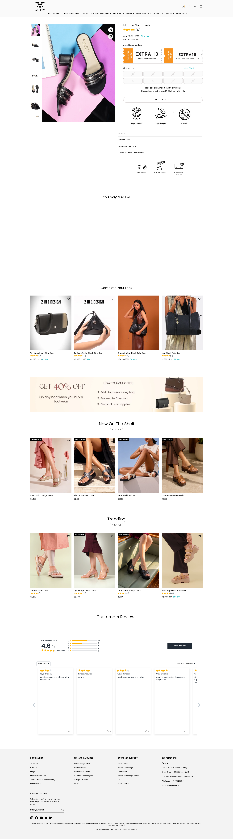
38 (193, 74)
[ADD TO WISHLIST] (110, 36)
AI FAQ (76, 784)
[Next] (199, 331)
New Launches (71, 13)
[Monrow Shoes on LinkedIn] (50, 817)
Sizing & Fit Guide (81, 780)
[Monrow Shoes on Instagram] (31, 817)
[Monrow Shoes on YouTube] (41, 817)
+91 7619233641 (177, 781)
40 (153, 80)
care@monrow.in (174, 785)
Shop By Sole (142, 13)
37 (173, 74)
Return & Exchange (125, 768)
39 (133, 80)
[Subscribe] (62, 810)
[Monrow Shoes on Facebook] (36, 817)
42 (193, 80)
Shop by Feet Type (100, 13)
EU (129, 68)
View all (116, 430)
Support (180, 13)
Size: (158, 68)
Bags (85, 13)
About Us (34, 764)
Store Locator (123, 784)
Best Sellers (54, 13)
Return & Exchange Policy (128, 776)
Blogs (32, 772)
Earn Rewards (35, 784)
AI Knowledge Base (82, 764)
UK (133, 68)
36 (153, 74)
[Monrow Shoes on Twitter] (46, 817)
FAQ (119, 780)
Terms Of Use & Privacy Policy (42, 780)
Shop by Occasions (162, 13)
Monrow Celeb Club (38, 776)
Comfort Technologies (83, 776)
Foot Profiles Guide (82, 772)
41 (173, 80)
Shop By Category (122, 13)
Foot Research (80, 768)
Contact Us (122, 772)
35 (133, 74)
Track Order (123, 764)
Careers (33, 768)
